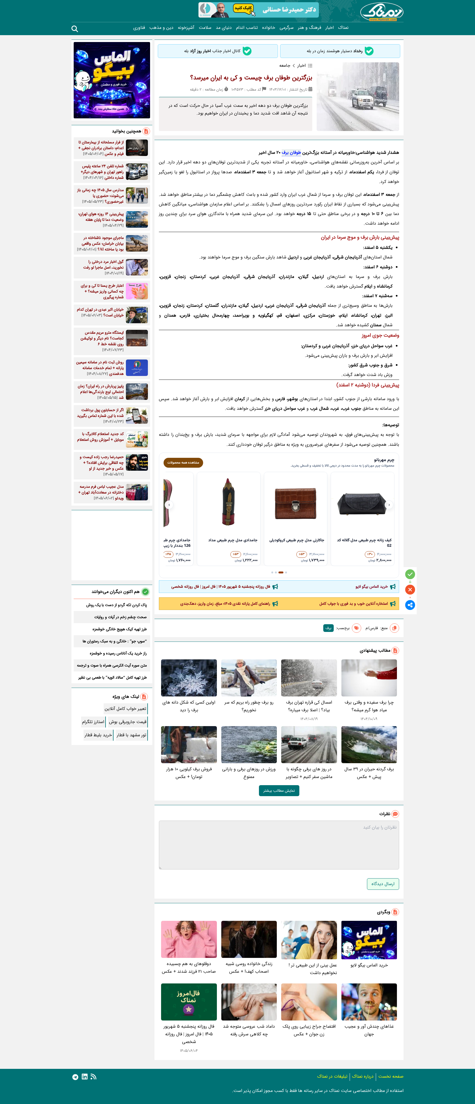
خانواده (268, 27)
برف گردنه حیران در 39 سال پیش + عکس (369, 773)
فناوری (139, 27)
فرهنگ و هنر (309, 27)
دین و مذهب (161, 27)
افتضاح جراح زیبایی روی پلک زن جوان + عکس (309, 1030)
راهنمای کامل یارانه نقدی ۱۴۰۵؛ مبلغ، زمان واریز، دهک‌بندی (225, 603)
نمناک (343, 27)
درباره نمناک (363, 1076)
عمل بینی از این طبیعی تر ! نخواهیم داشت (313, 969)
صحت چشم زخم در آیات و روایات (120, 617)
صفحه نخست (391, 1076)
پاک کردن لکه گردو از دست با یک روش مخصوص (116, 605)
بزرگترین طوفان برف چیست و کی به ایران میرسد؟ (251, 77)
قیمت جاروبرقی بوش (127, 721)
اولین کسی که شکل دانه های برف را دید (188, 706)
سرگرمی (287, 27)
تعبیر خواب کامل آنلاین (125, 708)
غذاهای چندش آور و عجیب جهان (369, 1030)
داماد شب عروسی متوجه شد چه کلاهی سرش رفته (249, 1030)
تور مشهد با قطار (131, 735)
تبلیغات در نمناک (332, 1076)
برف (328, 628)
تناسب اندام (247, 27)
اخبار (329, 27)
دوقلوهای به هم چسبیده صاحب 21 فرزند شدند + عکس (189, 967)
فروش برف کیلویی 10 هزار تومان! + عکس (189, 773)
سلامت (205, 27)
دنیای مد (224, 27)
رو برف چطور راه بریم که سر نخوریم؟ (249, 706)
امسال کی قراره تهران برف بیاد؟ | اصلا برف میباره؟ (309, 706)
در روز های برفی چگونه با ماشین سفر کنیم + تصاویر (309, 773)
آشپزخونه (186, 27)
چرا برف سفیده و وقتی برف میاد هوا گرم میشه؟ (369, 706)
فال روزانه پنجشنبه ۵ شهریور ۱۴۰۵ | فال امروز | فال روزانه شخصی (220, 586)
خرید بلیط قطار (98, 735)
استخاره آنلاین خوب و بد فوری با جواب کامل (353, 603)
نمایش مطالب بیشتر (279, 791)
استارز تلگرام (93, 721)
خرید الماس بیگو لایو (372, 586)
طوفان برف (291, 152)
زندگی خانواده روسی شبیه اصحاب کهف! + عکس (249, 967)
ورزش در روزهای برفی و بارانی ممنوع (249, 773)
